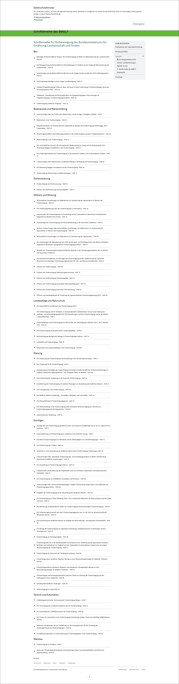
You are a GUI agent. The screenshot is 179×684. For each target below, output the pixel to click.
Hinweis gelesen (138, 24)
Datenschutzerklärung (42, 17)
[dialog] (89, 342)
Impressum (39, 20)
